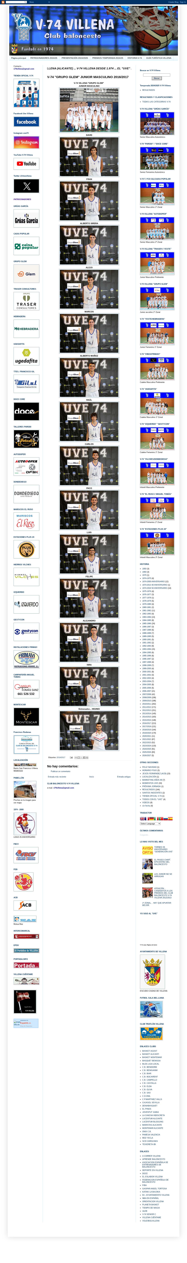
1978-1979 (146, 601)
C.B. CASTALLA (149, 1083)
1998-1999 (146, 665)
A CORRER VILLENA (151, 1156)
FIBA (144, 1185)
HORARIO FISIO (149, 770)
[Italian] (156, 819)
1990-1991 (146, 639)
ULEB (144, 1211)
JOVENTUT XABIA (150, 1112)
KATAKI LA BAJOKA (151, 1192)
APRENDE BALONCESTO (153, 1159)
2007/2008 (146, 694)
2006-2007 (146, 691)
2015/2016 (146, 720)
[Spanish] (170, 819)
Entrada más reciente (57, 777)
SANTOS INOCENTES (152, 793)
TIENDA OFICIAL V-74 (152, 796)
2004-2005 (146, 684)
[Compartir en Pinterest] (87, 757)
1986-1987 (146, 627)
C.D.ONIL (146, 1096)
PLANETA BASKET (150, 1205)
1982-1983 (146, 614)
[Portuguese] (161, 819)
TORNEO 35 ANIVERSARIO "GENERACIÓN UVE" (163, 849)
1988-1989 (146, 633)
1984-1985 (146, 620)
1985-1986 (146, 623)
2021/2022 (146, 739)
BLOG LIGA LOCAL (150, 1064)
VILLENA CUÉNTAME (151, 1217)
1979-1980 (146, 604)
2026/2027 (146, 755)
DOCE (145, 1173)
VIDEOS (146, 802)
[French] (147, 819)
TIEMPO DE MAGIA (151, 1208)
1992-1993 (146, 646)
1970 (144, 575)
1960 (144, 572)
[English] (142, 819)
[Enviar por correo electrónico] (76, 757)
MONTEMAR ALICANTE (152, 1128)
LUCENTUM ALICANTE (152, 1118)
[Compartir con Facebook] (84, 757)
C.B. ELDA (147, 1086)
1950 (144, 569)
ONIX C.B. (146, 1131)
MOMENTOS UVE (150, 783)
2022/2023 (146, 742)
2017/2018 (146, 726)
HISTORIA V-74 (135, 58)
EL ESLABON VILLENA (152, 1177)
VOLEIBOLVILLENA (151, 1221)
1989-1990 (146, 636)
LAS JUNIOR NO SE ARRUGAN (163, 875)
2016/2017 (61, 757)
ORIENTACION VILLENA (153, 1201)
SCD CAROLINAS (150, 1141)
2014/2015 (146, 717)
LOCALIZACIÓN (149, 777)
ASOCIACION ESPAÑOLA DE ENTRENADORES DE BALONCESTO (155, 1164)
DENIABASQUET (149, 1106)
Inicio (91, 777)
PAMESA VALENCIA (151, 1135)
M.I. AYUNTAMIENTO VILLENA (155, 1195)
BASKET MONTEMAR (152, 1057)
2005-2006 (146, 688)
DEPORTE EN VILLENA (152, 1170)
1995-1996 (146, 656)
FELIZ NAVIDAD (149, 767)
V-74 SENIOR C (149, 1214)
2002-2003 (146, 678)
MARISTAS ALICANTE (152, 1125)
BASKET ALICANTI (150, 1054)
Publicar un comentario (60, 771)
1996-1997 (146, 659)
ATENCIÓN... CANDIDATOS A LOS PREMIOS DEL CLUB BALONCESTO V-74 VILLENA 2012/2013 (163, 893)
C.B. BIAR (146, 1073)
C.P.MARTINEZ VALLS (152, 1099)
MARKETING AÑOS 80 (152, 780)
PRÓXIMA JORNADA (151, 786)
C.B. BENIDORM (149, 1067)
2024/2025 (146, 749)
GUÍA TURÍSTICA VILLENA (158, 58)
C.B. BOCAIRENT (150, 1077)
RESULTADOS (148, 90)
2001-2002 (146, 675)
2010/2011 (146, 704)
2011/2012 (146, 707)
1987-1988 (146, 630)
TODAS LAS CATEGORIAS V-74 (156, 102)
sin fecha (146, 806)
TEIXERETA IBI (149, 1144)
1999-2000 (146, 668)
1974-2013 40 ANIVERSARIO (154, 585)
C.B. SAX (146, 1093)
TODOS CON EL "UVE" (152, 799)
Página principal (18, 58)
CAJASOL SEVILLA (151, 1102)
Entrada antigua (123, 777)
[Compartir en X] (81, 757)
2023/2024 (146, 746)
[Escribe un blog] (78, 757)
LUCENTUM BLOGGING (152, 1122)
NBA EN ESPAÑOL (150, 1198)
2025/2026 (146, 752)
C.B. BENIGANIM (149, 1070)
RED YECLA (147, 1138)
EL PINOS (146, 1109)
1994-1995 (146, 652)
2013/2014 (146, 713)
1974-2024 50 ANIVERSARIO (154, 588)
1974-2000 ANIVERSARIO (153, 581)
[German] (151, 819)
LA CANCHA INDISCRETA (153, 1115)
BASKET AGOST (149, 1051)
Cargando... (145, 835)
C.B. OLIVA (147, 1089)
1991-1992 (146, 643)
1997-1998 (146, 662)
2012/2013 (146, 710)
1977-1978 (146, 598)
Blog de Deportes (26, 1026)
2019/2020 (146, 733)
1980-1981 (146, 607)
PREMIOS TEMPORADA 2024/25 (107, 58)
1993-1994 (146, 649)
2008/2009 (146, 697)
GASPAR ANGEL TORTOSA (154, 1189)
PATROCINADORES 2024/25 (43, 58)
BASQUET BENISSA (151, 1061)
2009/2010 (146, 701)
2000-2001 (146, 672)
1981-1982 (146, 610)
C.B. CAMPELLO (149, 1080)
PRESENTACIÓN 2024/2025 (75, 58)
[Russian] (165, 819)
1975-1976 (146, 591)
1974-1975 (146, 578)
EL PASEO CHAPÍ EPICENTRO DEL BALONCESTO (162, 862)
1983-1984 (146, 617)
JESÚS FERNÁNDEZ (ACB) (154, 773)
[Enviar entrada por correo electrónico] (71, 757)
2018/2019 (146, 730)
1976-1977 (146, 594)
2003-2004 (146, 681)
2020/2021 (146, 736)
